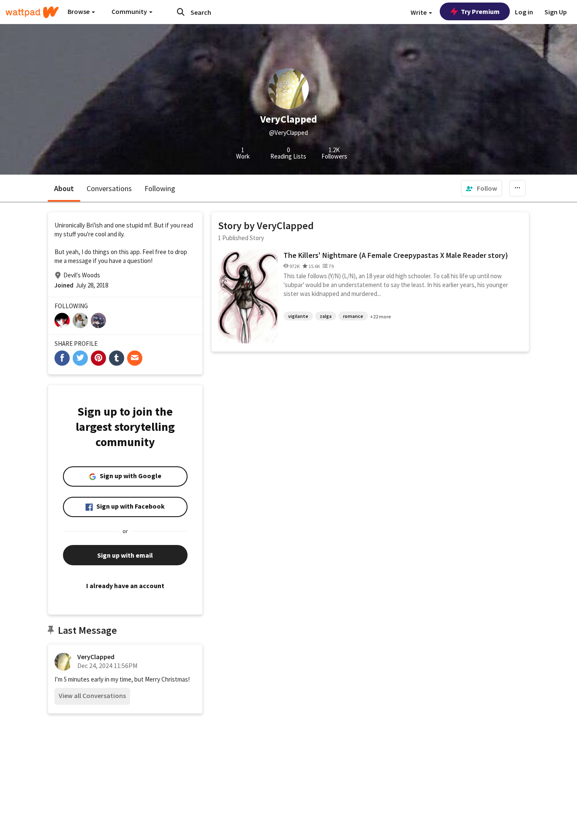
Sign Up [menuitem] (555, 12)
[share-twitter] (80, 358)
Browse (79, 11)
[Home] (32, 12)
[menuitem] (481, 188)
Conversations (109, 188)
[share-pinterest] (98, 358)
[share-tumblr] (116, 358)
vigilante (298, 316)
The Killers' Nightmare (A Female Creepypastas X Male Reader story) (395, 255)
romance (353, 316)
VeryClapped (95, 656)
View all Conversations (92, 695)
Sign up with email (125, 555)
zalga (326, 316)
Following (159, 188)
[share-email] (134, 358)
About (64, 188)
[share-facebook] (62, 358)
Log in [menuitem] (524, 12)
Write (419, 12)
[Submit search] (181, 12)
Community (130, 11)
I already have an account (125, 585)
